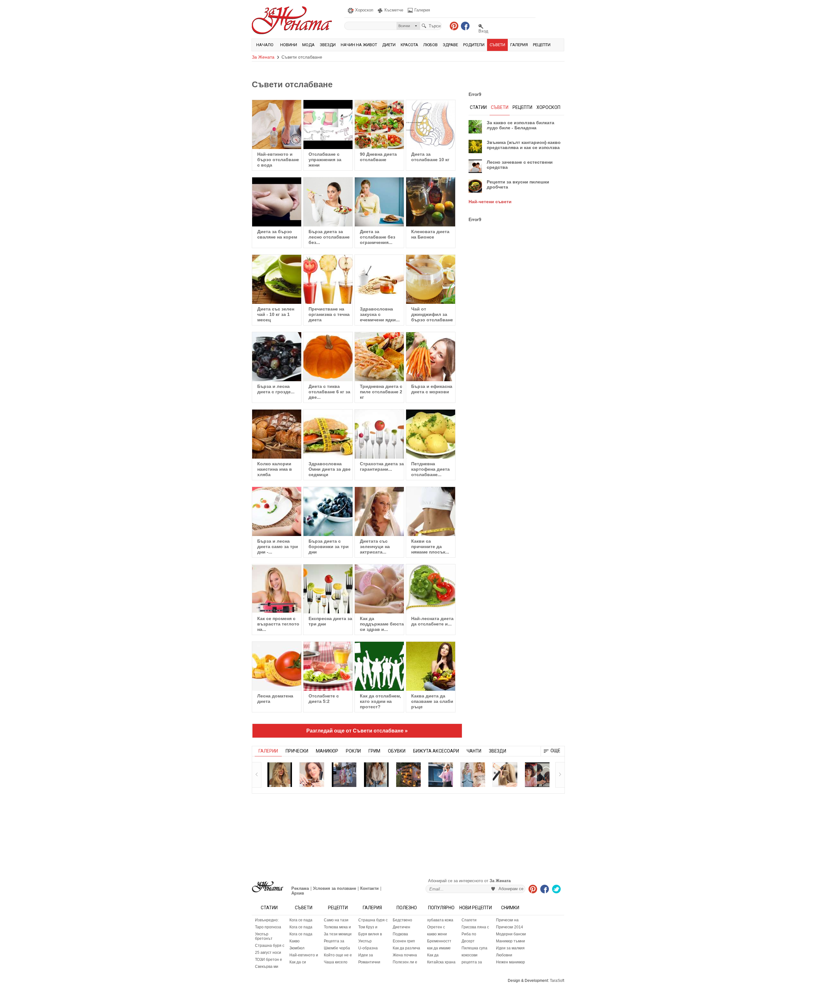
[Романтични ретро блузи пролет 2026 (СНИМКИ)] (376, 774)
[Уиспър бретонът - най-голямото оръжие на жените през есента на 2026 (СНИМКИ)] (279, 774)
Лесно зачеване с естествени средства (520, 165)
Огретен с (436, 927)
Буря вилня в (370, 934)
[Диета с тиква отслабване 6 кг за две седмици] (328, 356)
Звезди (328, 44)
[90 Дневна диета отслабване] (379, 124)
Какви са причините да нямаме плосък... (430, 546)
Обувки (396, 751)
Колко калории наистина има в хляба (274, 469)
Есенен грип (404, 941)
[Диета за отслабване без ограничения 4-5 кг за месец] (379, 201)
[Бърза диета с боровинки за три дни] (328, 511)
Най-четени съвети (490, 201)
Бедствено (402, 920)
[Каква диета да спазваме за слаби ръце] (430, 666)
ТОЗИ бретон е (268, 959)
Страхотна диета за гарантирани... (382, 466)
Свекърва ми (266, 966)
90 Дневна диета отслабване (378, 157)
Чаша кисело (335, 962)
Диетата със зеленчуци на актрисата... (375, 546)
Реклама (300, 888)
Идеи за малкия (510, 948)
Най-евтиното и (303, 955)
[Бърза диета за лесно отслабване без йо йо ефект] (328, 201)
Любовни (504, 955)
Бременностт (439, 941)
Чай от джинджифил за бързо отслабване (432, 314)
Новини (288, 44)
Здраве (450, 44)
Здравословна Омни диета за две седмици (330, 469)
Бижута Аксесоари (436, 751)
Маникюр (327, 751)
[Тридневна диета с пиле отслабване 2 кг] (379, 356)
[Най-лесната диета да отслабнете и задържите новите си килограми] (430, 588)
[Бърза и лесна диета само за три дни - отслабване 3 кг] (276, 511)
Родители (473, 44)
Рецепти (541, 44)
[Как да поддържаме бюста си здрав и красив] (379, 588)
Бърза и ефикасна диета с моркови (431, 389)
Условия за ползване (334, 888)
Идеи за (365, 955)
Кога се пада (300, 920)
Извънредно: (267, 920)
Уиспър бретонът (264, 936)
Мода (308, 44)
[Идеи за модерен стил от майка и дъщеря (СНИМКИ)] (344, 774)
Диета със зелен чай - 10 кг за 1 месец (275, 314)
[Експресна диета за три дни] (328, 588)
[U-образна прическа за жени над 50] (311, 774)
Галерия (519, 44)
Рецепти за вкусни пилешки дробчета (518, 184)
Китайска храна (441, 962)
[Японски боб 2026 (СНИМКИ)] (537, 774)
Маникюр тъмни (510, 941)
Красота (409, 44)
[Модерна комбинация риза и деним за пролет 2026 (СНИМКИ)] (440, 774)
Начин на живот (359, 44)
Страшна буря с (269, 945)
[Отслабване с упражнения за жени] (328, 124)
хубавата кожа (440, 920)
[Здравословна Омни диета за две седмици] (328, 434)
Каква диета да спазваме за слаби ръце (432, 701)
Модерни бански (511, 934)
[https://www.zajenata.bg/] (267, 886)
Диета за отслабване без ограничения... (377, 237)
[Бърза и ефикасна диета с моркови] (430, 356)
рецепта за (472, 962)
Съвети (497, 44)
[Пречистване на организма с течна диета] (328, 279)
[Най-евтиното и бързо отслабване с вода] (276, 124)
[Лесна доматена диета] (276, 666)
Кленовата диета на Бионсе (430, 234)
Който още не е (338, 955)
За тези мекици (338, 934)
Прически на (507, 920)
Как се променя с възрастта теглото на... (278, 624)
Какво (294, 941)
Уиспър (365, 941)
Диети (389, 44)
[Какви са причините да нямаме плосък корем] (430, 511)
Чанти (474, 751)
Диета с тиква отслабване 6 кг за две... (329, 392)
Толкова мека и (337, 927)
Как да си (297, 962)
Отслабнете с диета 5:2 (324, 698)
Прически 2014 (509, 927)
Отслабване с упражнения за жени (325, 160)
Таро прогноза (268, 927)
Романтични (369, 962)
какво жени (437, 934)
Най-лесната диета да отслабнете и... (432, 621)
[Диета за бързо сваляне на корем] (276, 201)
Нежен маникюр (510, 962)
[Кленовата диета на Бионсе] (430, 201)
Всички (404, 26)
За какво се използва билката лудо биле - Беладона (520, 125)
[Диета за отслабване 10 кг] (430, 124)
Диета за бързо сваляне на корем (277, 234)
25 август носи (268, 952)
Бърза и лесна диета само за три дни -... (277, 546)
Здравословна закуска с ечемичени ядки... (380, 314)
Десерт (468, 941)
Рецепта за (334, 941)
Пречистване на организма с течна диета (329, 314)
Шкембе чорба (337, 948)
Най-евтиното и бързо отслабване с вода (278, 160)
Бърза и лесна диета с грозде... (276, 389)
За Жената (263, 57)
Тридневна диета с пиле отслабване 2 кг (381, 392)
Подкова (400, 934)
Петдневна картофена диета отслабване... (430, 469)
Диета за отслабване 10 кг (430, 157)
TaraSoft (557, 980)
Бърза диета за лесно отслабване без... (329, 237)
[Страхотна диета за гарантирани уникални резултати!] (379, 434)
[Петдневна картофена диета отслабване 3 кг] (430, 434)
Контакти (369, 888)
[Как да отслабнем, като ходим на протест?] (379, 666)
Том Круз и (367, 927)
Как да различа (406, 948)
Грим (374, 751)
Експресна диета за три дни (330, 621)
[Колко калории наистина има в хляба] (276, 434)
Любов (430, 44)
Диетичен (401, 927)
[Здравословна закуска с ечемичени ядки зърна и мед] (379, 279)
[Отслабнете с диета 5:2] (328, 666)
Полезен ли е (405, 962)
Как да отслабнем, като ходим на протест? (380, 701)
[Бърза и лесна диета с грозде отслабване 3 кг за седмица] (276, 356)
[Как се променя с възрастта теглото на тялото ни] (276, 588)
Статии (269, 907)
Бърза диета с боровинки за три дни (329, 546)
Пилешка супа (474, 948)
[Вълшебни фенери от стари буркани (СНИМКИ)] (408, 774)
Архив (297, 893)
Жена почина (405, 955)
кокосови (469, 955)
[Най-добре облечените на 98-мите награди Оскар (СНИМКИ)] (472, 774)
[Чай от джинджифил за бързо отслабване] (430, 279)
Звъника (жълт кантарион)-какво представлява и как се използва (524, 145)
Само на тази (336, 920)
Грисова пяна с (475, 927)
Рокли (353, 751)
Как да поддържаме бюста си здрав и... (382, 624)
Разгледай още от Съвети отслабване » (357, 730)
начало (264, 44)
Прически (297, 751)
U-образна (368, 948)
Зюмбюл (296, 948)
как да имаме (439, 948)
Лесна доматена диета (275, 698)
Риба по (469, 934)
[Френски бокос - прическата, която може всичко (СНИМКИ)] (504, 774)
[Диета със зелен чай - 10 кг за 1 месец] (276, 279)
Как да (433, 955)
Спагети (469, 920)
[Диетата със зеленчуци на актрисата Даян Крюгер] (379, 511)
